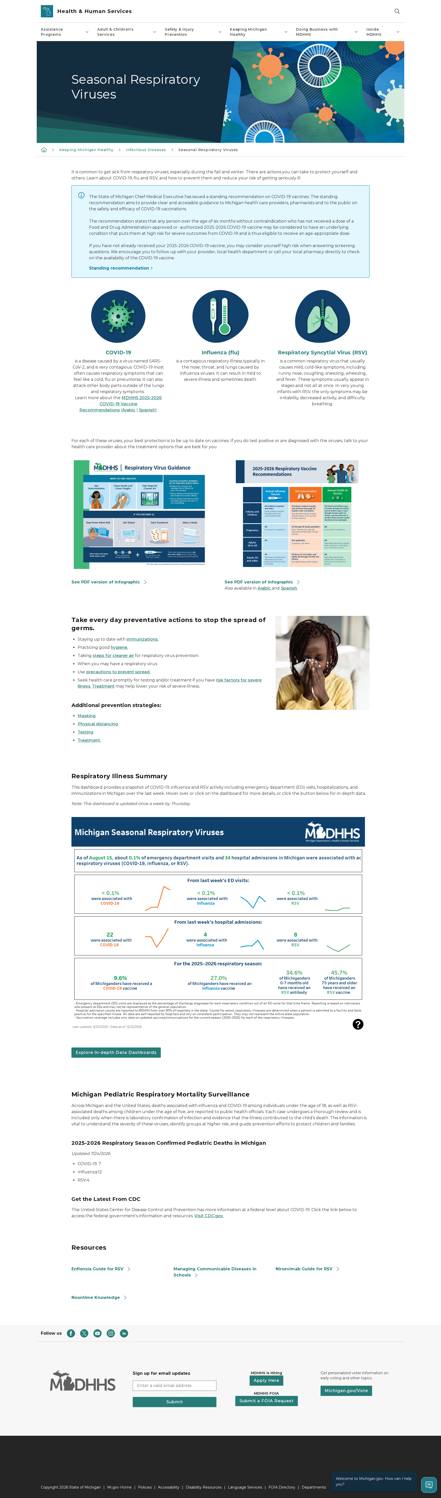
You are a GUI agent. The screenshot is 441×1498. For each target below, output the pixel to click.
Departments (314, 1487)
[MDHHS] (44, 149)
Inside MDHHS (374, 32)
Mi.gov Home (119, 1487)
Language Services (245, 1487)
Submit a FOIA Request (266, 1400)
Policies (145, 1487)
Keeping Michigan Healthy (248, 32)
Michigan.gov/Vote (346, 1390)
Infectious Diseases (146, 150)
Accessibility (168, 1487)
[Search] (397, 11)
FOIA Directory (281, 1487)
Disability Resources (204, 1487)
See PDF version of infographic (105, 582)
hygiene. (119, 647)
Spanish (147, 410)
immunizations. (142, 639)
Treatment (103, 686)
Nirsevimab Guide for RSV (304, 1268)
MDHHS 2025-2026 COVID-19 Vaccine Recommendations (120, 403)
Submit (174, 1401)
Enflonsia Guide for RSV (97, 1268)
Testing (85, 732)
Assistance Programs (52, 32)
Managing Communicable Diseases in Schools (215, 1271)
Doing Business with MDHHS (317, 32)
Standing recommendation (119, 268)
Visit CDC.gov (209, 1215)
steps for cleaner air (113, 655)
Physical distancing (98, 724)
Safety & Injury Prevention (179, 32)
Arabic (129, 410)
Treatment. (89, 740)
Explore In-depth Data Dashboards (116, 1052)
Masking (86, 715)
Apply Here (266, 1380)
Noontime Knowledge (95, 1297)
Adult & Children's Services (115, 32)
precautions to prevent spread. (118, 671)
